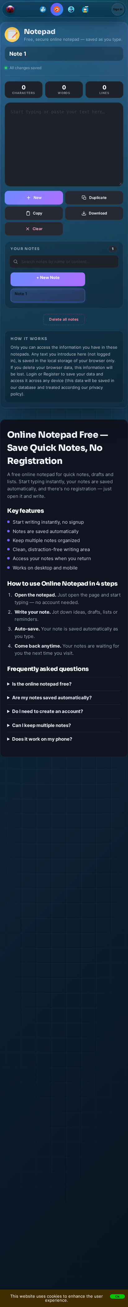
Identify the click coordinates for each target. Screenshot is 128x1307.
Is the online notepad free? (41, 684)
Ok (117, 1296)
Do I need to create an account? (47, 711)
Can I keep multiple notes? (41, 725)
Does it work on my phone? (42, 739)
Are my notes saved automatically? (52, 698)
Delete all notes (64, 319)
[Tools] (57, 9)
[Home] (10, 9)
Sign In (117, 9)
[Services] (43, 9)
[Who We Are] (71, 9)
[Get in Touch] (85, 9)
